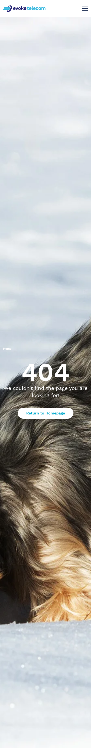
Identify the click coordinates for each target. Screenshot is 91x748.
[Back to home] (25, 8)
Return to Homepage (45, 413)
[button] (85, 8)
